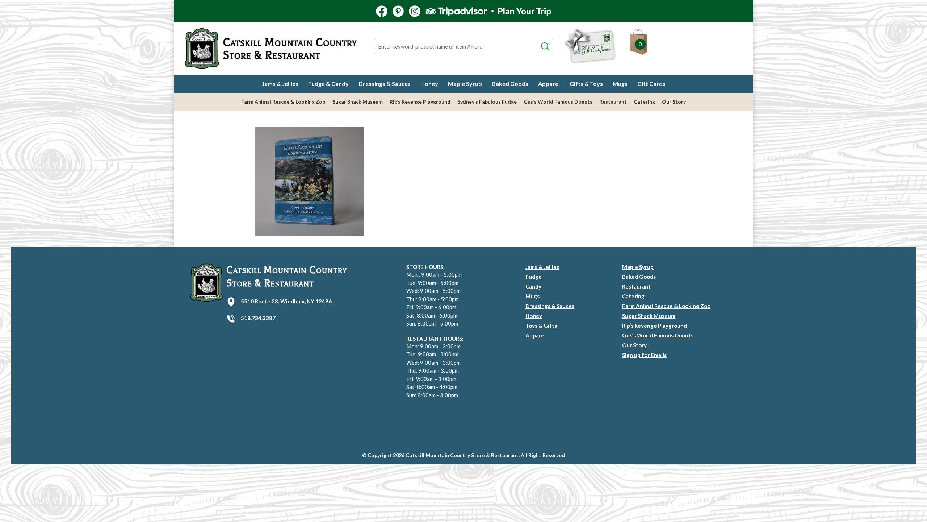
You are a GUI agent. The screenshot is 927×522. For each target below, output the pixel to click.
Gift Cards (651, 83)
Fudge (533, 276)
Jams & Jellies (280, 83)
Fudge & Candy (328, 83)
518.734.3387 (258, 318)
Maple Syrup (465, 83)
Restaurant (613, 102)
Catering (644, 102)
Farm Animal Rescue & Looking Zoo (283, 102)
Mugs (620, 83)
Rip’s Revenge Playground (420, 102)
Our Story (674, 102)
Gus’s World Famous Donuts (558, 102)
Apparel (549, 83)
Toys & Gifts (541, 325)
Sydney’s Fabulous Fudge (487, 102)
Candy (533, 286)
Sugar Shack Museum (357, 102)
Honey (429, 83)
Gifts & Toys (586, 83)
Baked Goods (510, 83)
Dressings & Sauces (384, 83)
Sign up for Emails (644, 355)
